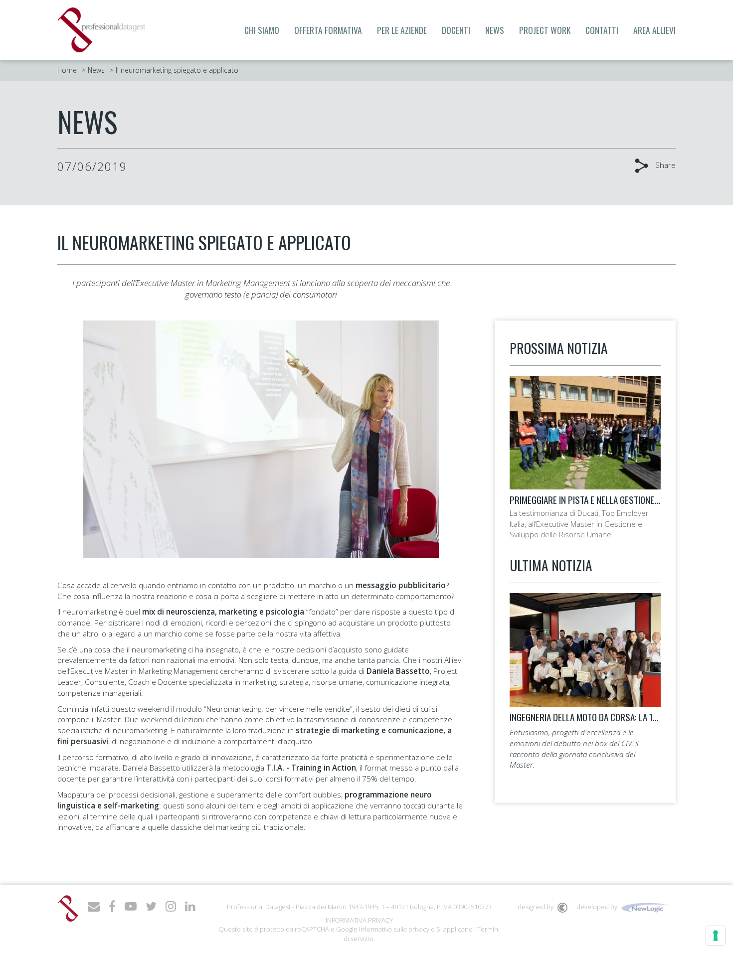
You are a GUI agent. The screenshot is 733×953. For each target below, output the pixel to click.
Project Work (544, 29)
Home (67, 70)
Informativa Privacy (359, 920)
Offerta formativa (328, 29)
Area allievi (654, 29)
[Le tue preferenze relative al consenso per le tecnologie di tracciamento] (715, 935)
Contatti (601, 29)
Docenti (456, 29)
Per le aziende (402, 29)
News (494, 29)
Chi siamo (261, 29)
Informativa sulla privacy (394, 929)
